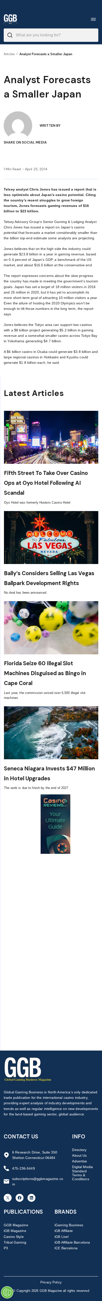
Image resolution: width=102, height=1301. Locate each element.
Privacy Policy (51, 1282)
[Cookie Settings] (7, 1292)
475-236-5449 (23, 1168)
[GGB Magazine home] (10, 19)
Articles (9, 54)
